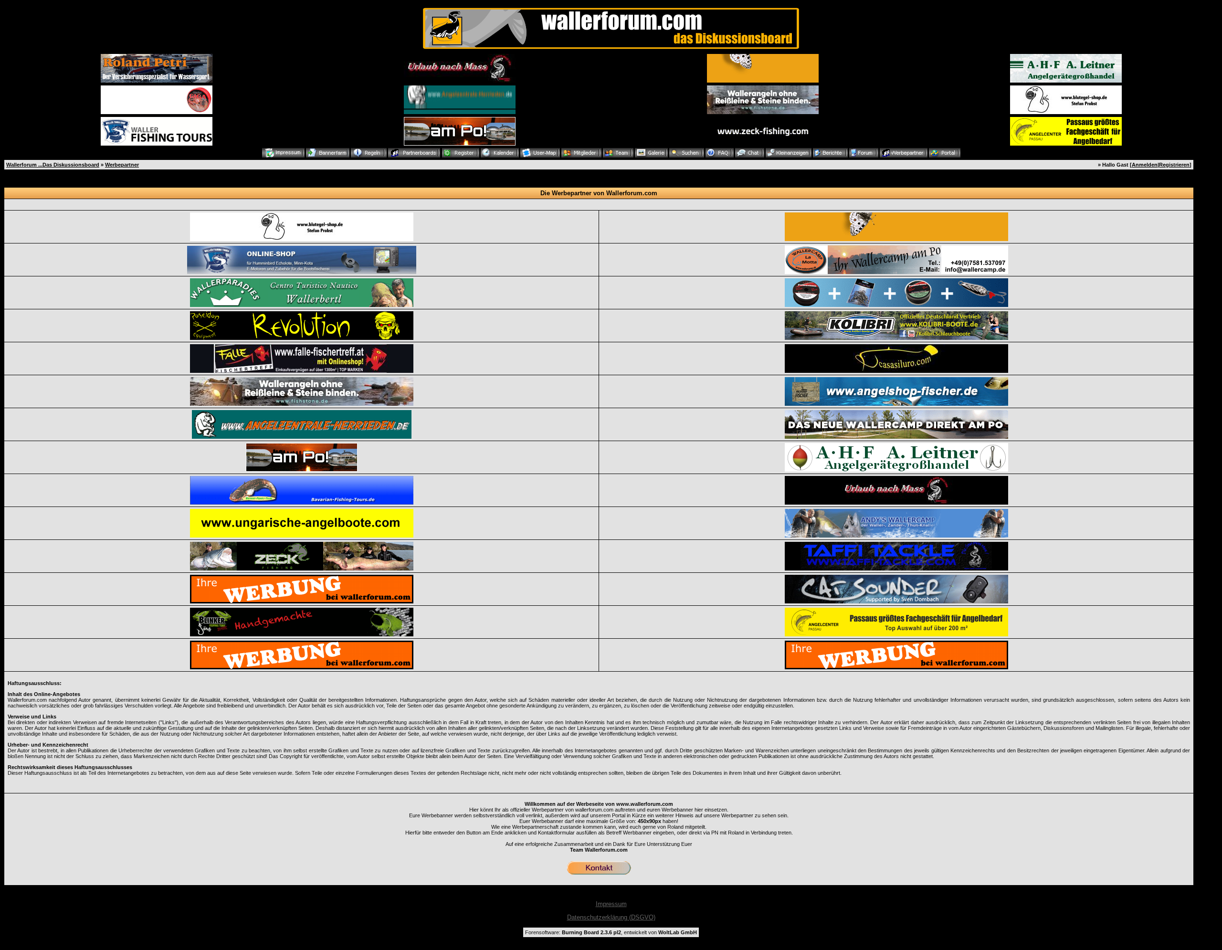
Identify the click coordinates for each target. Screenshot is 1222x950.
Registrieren (1174, 165)
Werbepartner (122, 165)
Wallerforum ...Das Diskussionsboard (52, 165)
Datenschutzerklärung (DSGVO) (611, 917)
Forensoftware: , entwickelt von (611, 932)
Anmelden (1145, 165)
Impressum (611, 904)
